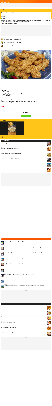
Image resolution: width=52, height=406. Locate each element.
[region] (26, 404)
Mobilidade (5, 284)
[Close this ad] (51, 401)
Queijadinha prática (5, 137)
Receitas (1, 147)
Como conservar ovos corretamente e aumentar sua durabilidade (9, 148)
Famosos (5, 251)
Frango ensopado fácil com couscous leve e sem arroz (8, 322)
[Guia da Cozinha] (2, 106)
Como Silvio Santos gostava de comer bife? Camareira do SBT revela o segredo (11, 158)
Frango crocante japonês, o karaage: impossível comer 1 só (8, 306)
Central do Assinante (6, 2)
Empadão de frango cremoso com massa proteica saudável (8, 332)
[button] (1, 18)
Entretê (5, 262)
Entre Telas (5, 246)
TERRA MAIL (2, 2)
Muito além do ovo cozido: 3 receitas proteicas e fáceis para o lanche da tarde (11, 153)
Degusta (2, 136)
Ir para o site (3, 0)
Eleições (5, 273)
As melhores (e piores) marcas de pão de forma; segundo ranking (9, 143)
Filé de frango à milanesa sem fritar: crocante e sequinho (8, 327)
